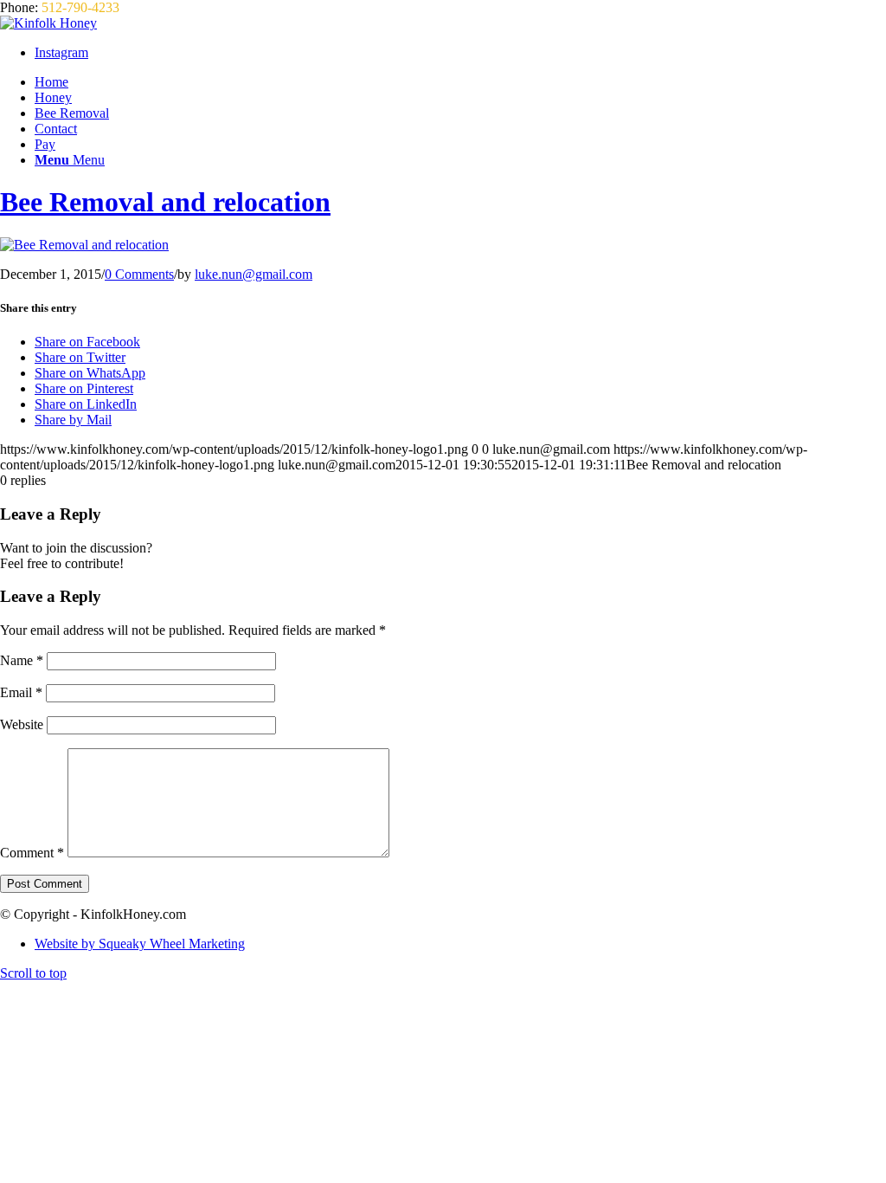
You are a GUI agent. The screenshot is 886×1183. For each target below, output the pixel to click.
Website (21, 724)
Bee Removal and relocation (165, 201)
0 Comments (139, 274)
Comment (32, 852)
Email (21, 692)
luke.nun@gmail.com (253, 274)
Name (21, 660)
